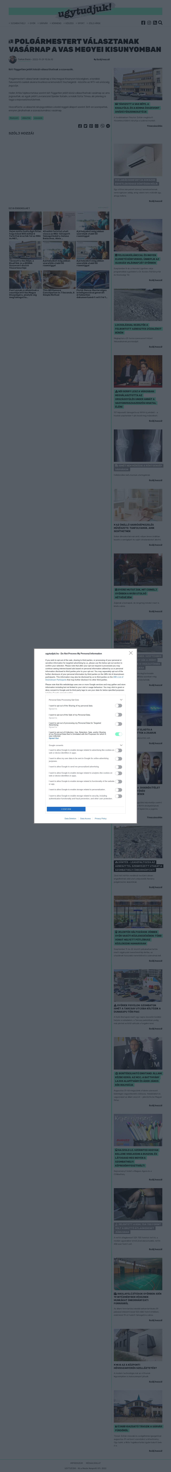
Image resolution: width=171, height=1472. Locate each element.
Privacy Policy (100, 818)
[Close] (131, 653)
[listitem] (85, 699)
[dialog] (85, 736)
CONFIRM (66, 809)
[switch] (118, 705)
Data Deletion (70, 818)
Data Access (85, 818)
